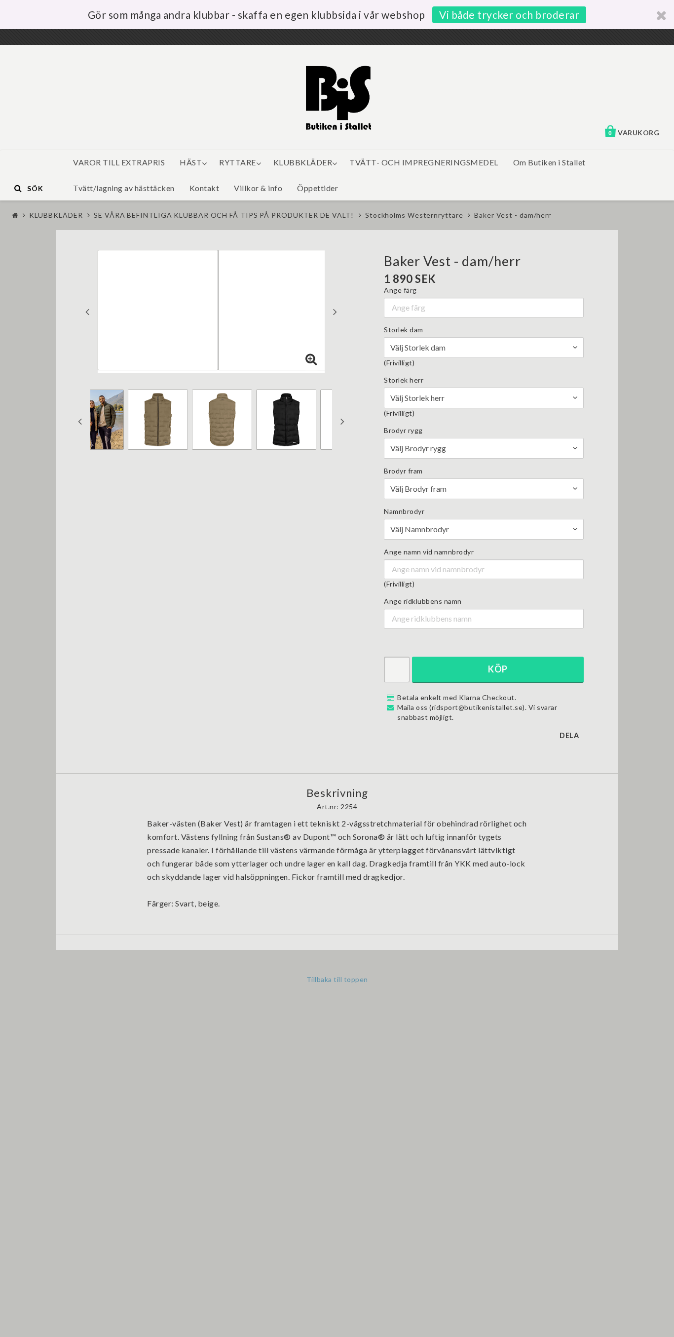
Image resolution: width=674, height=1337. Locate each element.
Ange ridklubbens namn (423, 601)
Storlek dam (403, 329)
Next (335, 311)
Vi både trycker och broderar (509, 14)
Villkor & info (258, 188)
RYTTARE (237, 162)
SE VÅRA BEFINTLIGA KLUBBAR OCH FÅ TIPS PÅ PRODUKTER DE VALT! (224, 215)
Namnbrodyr (404, 511)
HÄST (191, 162)
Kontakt (204, 188)
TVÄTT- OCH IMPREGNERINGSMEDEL (423, 162)
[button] (311, 359)
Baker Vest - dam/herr (512, 215)
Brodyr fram (403, 471)
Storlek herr (403, 380)
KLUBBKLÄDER (303, 162)
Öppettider (317, 188)
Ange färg (400, 290)
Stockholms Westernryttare (414, 215)
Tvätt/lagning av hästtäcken (124, 188)
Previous (87, 311)
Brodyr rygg (403, 430)
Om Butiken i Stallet (549, 162)
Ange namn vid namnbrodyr (429, 552)
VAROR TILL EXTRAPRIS (119, 162)
